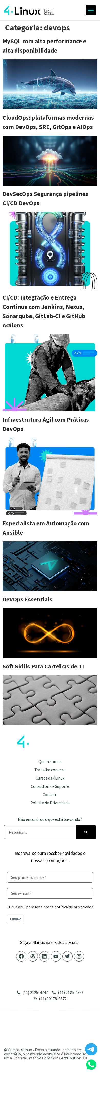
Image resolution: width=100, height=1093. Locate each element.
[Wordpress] (33, 956)
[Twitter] (67, 956)
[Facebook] (21, 956)
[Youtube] (56, 956)
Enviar (15, 919)
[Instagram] (79, 956)
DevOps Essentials (27, 599)
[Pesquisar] (86, 832)
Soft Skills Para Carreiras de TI (43, 666)
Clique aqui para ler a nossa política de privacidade (50, 906)
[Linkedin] (44, 956)
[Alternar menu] (91, 10)
